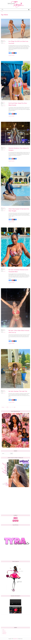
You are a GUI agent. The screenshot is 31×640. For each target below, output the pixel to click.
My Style (4, 105)
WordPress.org (4, 633)
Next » (15, 407)
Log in (3, 629)
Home (2, 11)
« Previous (3, 407)
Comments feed (4, 632)
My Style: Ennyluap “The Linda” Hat (18, 391)
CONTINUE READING (11, 55)
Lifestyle (4, 210)
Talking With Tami (15, 638)
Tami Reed (4, 40)
